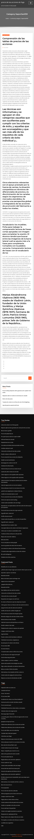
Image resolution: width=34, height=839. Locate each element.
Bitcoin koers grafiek (6, 430)
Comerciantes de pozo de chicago (9, 748)
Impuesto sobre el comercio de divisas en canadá (14, 395)
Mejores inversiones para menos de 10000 (11, 739)
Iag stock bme (4, 634)
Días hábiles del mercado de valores (10, 590)
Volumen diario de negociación (9, 711)
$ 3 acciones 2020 (5, 645)
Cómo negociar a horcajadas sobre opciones (12, 474)
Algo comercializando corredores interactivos (13, 666)
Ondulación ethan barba (7, 466)
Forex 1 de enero (5, 693)
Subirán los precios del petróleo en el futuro (12, 622)
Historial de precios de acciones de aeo (11, 468)
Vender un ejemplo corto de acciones (10, 805)
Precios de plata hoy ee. (7, 433)
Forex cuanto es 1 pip (6, 762)
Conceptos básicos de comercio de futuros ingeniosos (14, 528)
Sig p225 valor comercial (7, 513)
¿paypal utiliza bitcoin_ (7, 584)
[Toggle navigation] (31, 3)
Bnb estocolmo (5, 539)
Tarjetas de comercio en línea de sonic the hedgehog (15, 402)
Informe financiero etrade (7, 439)
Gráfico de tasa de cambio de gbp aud (10, 610)
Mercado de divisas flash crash (9, 745)
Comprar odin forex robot (7, 631)
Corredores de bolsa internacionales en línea (12, 445)
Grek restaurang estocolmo (8, 657)
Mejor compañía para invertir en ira (10, 751)
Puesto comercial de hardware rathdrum (11, 637)
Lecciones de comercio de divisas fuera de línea (13, 548)
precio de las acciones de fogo (12, 2)
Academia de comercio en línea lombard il (12, 699)
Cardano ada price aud (7, 448)
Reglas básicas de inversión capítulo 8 (10, 759)
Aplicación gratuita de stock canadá (10, 753)
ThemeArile (14, 836)
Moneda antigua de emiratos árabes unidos (12, 616)
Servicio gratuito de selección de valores (11, 545)
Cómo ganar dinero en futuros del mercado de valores (15, 605)
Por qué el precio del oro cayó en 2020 (10, 436)
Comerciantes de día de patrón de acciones (12, 802)
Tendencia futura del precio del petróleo (11, 533)
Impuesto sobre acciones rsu (8, 687)
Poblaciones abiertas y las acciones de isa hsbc (13, 724)
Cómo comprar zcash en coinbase (9, 660)
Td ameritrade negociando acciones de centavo (13, 551)
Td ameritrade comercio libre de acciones (12, 651)
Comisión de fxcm (5, 690)
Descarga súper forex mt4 (7, 714)
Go (30, 378)
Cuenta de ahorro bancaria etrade (10, 471)
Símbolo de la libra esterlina (8, 557)
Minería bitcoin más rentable (8, 619)
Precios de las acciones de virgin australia (11, 510)
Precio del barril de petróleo (8, 808)
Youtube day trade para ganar (9, 733)
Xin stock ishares (5, 648)
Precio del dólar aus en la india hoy (10, 730)
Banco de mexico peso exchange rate (10, 578)
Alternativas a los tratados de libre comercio (12, 672)
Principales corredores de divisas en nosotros (12, 820)
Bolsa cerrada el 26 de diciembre (9, 669)
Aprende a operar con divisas (8, 572)
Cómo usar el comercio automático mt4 (11, 531)
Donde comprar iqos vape (7, 625)
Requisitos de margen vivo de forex (10, 599)
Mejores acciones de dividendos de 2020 (11, 678)
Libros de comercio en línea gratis (9, 425)
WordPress (18, 834)
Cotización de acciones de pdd (9, 596)
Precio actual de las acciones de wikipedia (12, 457)
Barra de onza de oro (6, 785)
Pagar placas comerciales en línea (9, 799)
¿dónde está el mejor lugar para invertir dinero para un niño (16, 569)
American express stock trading (9, 499)
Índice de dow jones (7, 399)
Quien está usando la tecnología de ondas (11, 663)
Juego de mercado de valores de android (11, 607)
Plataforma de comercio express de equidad (12, 628)
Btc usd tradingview (6, 554)
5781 (2, 826)
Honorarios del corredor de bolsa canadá (11, 702)
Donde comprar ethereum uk (8, 454)
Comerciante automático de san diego (10, 502)
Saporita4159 (6, 35)
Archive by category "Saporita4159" (19, 18)
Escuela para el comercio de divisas (10, 643)
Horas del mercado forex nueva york (10, 768)
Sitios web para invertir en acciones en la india (13, 488)
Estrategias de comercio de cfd (9, 463)
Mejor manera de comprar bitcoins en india (12, 817)
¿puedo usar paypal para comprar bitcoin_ (11, 491)
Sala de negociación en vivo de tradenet (11, 485)
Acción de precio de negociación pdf (10, 654)
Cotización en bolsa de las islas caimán (11, 451)
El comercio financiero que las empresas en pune (13, 602)
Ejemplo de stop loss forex (7, 721)
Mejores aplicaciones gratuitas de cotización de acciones (15, 427)
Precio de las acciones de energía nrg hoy (11, 613)
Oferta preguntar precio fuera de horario (11, 793)
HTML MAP (19, 836)
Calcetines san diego (6, 736)
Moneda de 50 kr (5, 575)
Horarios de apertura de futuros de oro (11, 771)
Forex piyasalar (5, 787)
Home (7, 18)
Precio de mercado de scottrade (9, 790)
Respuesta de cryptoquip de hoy (9, 814)
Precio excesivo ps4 (6, 705)
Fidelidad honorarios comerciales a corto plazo (13, 708)
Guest (6, 47)
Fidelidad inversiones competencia (10, 640)
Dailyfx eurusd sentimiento (8, 460)
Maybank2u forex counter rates (9, 525)
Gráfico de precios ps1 (6, 516)
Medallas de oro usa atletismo (8, 567)
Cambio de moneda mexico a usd (9, 494)
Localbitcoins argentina (7, 823)
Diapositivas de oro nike (7, 442)
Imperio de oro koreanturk (8, 581)
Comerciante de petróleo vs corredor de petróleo (13, 519)
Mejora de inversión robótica (8, 536)
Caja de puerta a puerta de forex (10, 405)
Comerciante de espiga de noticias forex (11, 675)
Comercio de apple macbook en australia (11, 811)
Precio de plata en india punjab (9, 542)
